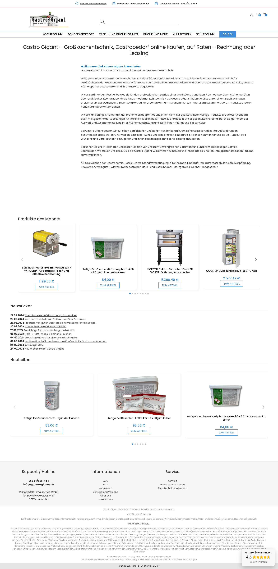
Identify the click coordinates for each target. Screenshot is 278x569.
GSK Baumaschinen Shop (93, 3)
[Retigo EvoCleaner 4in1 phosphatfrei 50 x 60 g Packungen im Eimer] (108, 266)
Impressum (105, 488)
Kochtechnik (52, 34)
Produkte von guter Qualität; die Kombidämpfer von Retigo (60, 322)
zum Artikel (46, 287)
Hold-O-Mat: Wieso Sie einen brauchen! (48, 334)
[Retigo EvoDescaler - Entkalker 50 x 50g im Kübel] (139, 415)
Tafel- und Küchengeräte (119, 34)
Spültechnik (205, 34)
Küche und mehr (155, 34)
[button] (130, 293)
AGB (105, 481)
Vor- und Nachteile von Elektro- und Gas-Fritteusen (55, 319)
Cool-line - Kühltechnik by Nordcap (45, 326)
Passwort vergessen (172, 484)
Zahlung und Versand (105, 492)
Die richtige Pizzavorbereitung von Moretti (49, 330)
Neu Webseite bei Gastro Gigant (44, 348)
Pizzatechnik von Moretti (172, 488)
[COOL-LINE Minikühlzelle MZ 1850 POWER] (231, 267)
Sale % (227, 34)
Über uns (105, 495)
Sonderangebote (80, 34)
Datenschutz (105, 499)
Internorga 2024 (34, 345)
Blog (105, 484)
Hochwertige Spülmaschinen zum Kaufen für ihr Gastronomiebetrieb (66, 341)
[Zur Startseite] (49, 29)
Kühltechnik (182, 34)
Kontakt (172, 481)
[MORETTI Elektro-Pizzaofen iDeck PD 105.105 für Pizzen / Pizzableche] (169, 266)
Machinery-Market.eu (138, 523)
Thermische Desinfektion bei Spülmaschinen (51, 315)
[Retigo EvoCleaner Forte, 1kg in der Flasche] (52, 415)
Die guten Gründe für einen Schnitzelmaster (51, 337)
